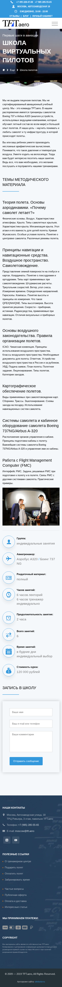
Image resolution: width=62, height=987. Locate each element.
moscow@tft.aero (24, 831)
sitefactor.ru (40, 982)
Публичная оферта (15, 895)
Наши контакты (13, 807)
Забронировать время (17, 879)
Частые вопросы (14, 888)
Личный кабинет (42, 16)
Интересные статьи (16, 907)
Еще (12, 70)
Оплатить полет (14, 873)
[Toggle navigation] (55, 24)
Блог (26, 16)
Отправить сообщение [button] (26, 761)
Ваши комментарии (23, 734)
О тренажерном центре (18, 861)
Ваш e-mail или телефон (26, 723)
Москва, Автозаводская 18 (33, 6)
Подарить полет (14, 867)
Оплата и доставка (15, 901)
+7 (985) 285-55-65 (28, 824)
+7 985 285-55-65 (43, 2)
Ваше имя (17, 712)
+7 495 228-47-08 (24, 2)
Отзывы (14, 16)
